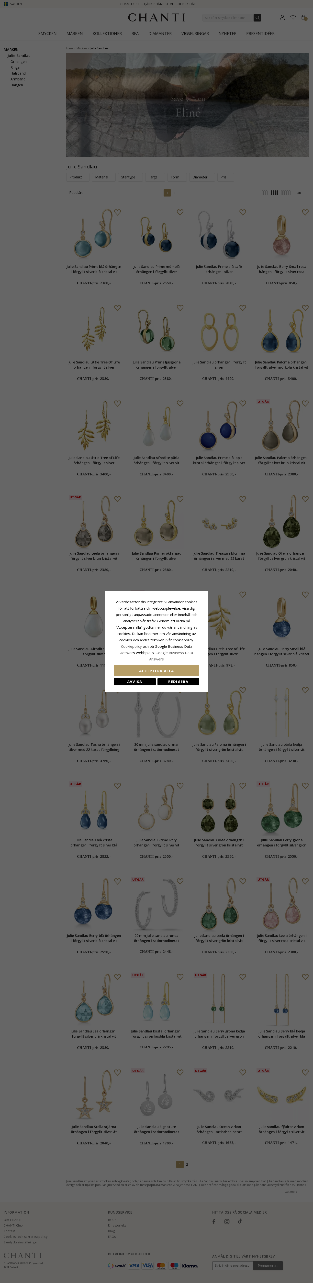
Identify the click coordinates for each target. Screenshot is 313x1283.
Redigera (178, 681)
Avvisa (134, 681)
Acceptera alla (156, 670)
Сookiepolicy (132, 646)
